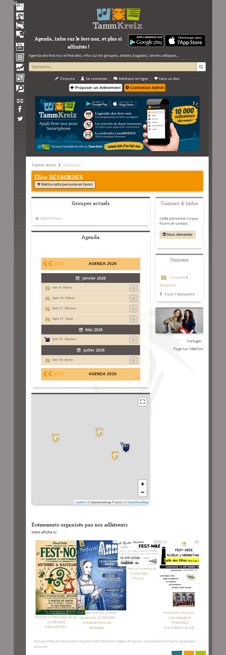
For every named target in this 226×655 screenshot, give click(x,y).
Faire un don (169, 78)
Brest (69, 360)
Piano (57, 218)
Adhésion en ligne (133, 78)
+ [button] (142, 483)
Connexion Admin (146, 87)
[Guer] (115, 456)
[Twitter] (19, 121)
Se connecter (97, 78)
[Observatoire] (19, 69)
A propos (41, 641)
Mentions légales (114, 641)
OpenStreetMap (138, 502)
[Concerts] (19, 17)
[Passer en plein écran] (142, 402)
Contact (73, 641)
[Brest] (55, 438)
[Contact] (19, 102)
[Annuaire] (19, 58)
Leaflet (80, 502)
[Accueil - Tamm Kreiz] (117, 16)
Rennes (70, 308)
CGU (97, 641)
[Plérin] (99, 433)
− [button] (142, 492)
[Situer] (133, 288)
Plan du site (57, 641)
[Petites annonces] (19, 90)
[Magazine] (19, 79)
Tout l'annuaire (179, 294)
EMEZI (45, 218)
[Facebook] (19, 111)
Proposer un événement (146, 641)
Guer (69, 318)
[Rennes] (126, 447)
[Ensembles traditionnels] (19, 32)
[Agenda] (19, 48)
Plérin (67, 287)
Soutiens (86, 641)
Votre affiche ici (44, 532)
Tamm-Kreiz (43, 165)
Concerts (177, 277)
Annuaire (72, 165)
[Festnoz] (19, 6)
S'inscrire (67, 78)
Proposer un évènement (97, 87)
